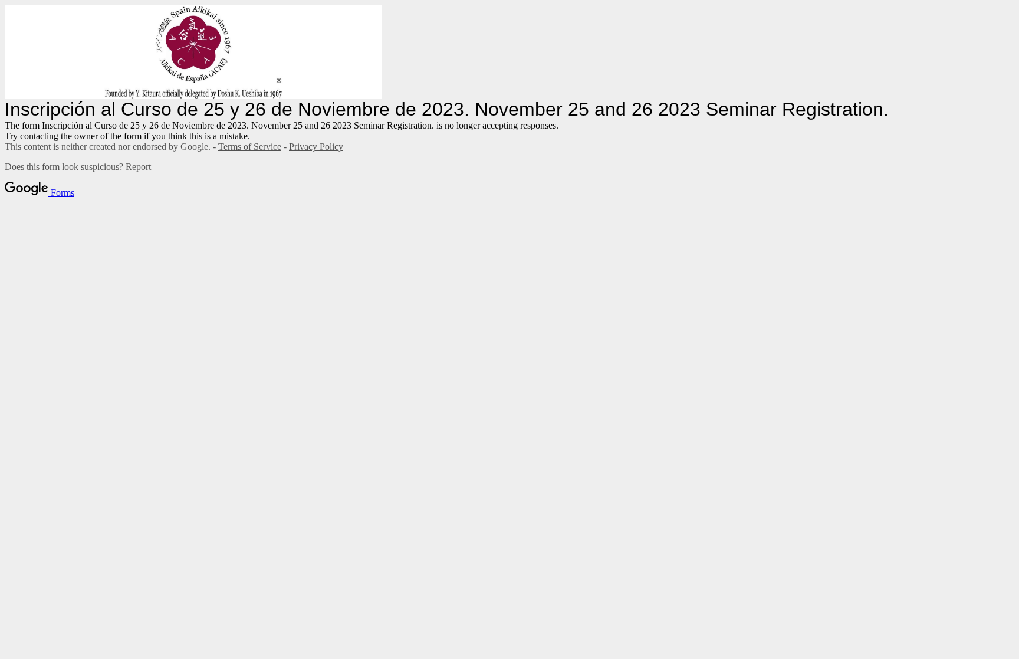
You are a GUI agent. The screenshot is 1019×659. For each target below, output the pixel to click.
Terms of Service (249, 147)
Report (138, 167)
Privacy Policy (316, 147)
